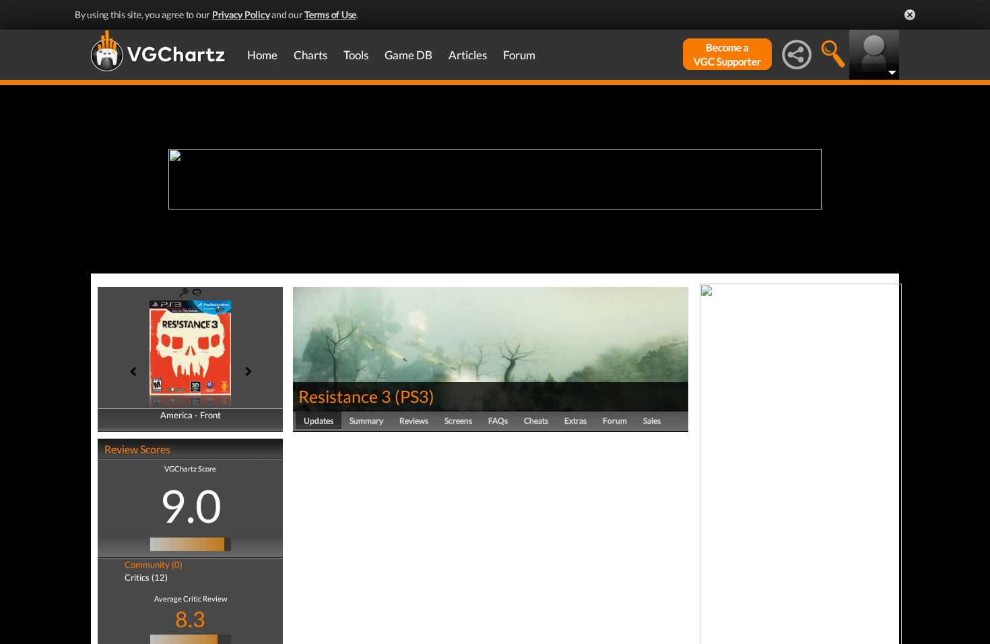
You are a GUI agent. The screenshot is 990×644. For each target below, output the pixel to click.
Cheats (536, 421)
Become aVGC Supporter (727, 54)
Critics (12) (146, 577)
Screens (458, 421)
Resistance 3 (344, 396)
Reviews (413, 421)
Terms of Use (330, 14)
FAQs (498, 421)
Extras (575, 421)
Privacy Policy (241, 14)
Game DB (408, 55)
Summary (366, 421)
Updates (318, 421)
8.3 (190, 619)
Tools (355, 55)
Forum (519, 55)
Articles (468, 55)
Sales (652, 421)
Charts (310, 55)
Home (262, 55)
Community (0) (154, 564)
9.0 (191, 505)
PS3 (414, 396)
